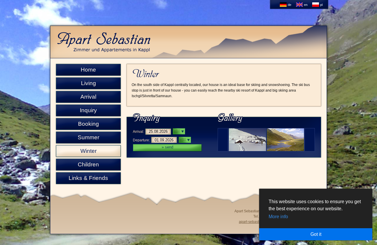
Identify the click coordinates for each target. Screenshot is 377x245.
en (305, 4)
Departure (141, 140)
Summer (88, 137)
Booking (88, 124)
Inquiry (88, 110)
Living (88, 83)
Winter (88, 151)
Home (88, 70)
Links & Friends (88, 178)
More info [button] (278, 216)
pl (321, 4)
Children (88, 164)
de (289, 4)
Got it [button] (315, 234)
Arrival (88, 97)
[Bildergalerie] (266, 149)
